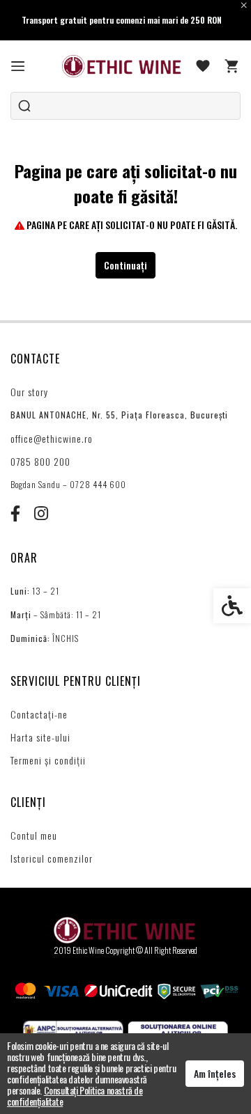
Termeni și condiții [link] (48, 760)
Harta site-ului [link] (40, 737)
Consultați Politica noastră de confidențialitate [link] (75, 1095)
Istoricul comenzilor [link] (51, 858)
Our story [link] (29, 392)
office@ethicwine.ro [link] (51, 438)
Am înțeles (215, 1073)
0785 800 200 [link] (40, 461)
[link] (18, 66)
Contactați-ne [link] (39, 714)
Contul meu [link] (33, 835)
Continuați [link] (125, 265)
